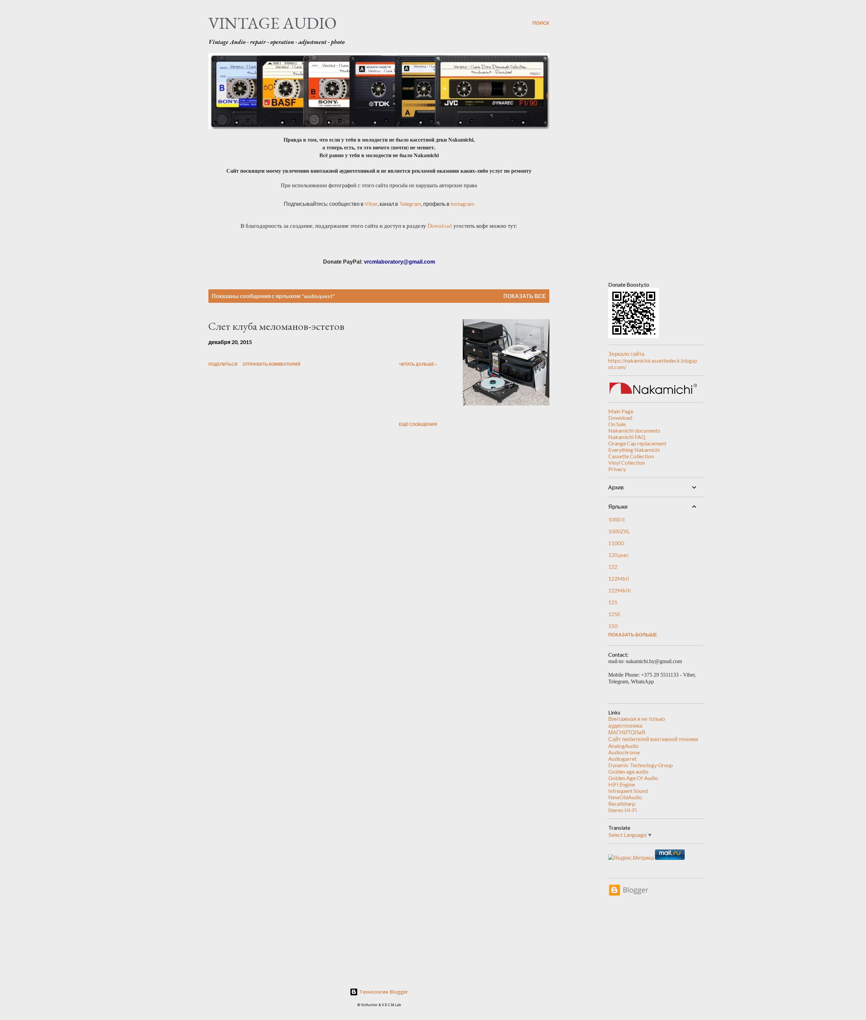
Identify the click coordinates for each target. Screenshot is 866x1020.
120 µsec (618, 555)
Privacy (617, 469)
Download (440, 225)
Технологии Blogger (383, 992)
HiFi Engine (621, 784)
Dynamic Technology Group (640, 765)
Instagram (462, 203)
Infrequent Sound (628, 790)
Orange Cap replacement (637, 443)
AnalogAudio (623, 746)
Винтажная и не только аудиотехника (636, 722)
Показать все (524, 296)
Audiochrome (624, 752)
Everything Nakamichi (634, 449)
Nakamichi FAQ (626, 437)
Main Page (620, 411)
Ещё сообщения (418, 424)
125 (612, 602)
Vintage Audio (272, 23)
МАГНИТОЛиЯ (626, 732)
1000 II (616, 519)
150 (612, 626)
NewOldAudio (625, 797)
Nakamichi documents (634, 430)
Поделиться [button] (222, 364)
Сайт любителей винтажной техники (653, 739)
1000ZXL (619, 531)
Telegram (410, 203)
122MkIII (619, 590)
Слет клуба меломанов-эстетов (276, 326)
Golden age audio (628, 771)
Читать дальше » (418, 364)
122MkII (618, 578)
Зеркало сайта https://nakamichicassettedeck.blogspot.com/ (652, 360)
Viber (371, 203)
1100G (616, 543)
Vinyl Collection (626, 462)
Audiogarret (622, 758)
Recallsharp (621, 803)
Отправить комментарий (271, 364)
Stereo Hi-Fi (622, 810)
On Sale (617, 424)
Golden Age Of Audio (633, 778)
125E (614, 614)
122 (612, 566)
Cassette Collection (631, 456)
